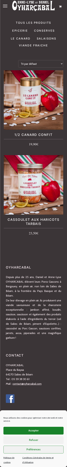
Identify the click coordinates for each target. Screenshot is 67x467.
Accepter (34, 430)
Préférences (33, 449)
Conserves (44, 30)
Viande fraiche (33, 45)
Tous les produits (33, 22)
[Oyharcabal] (33, 6)
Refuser (33, 440)
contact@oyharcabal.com (27, 383)
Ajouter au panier (33, 144)
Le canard (21, 38)
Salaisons (46, 38)
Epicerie (20, 30)
